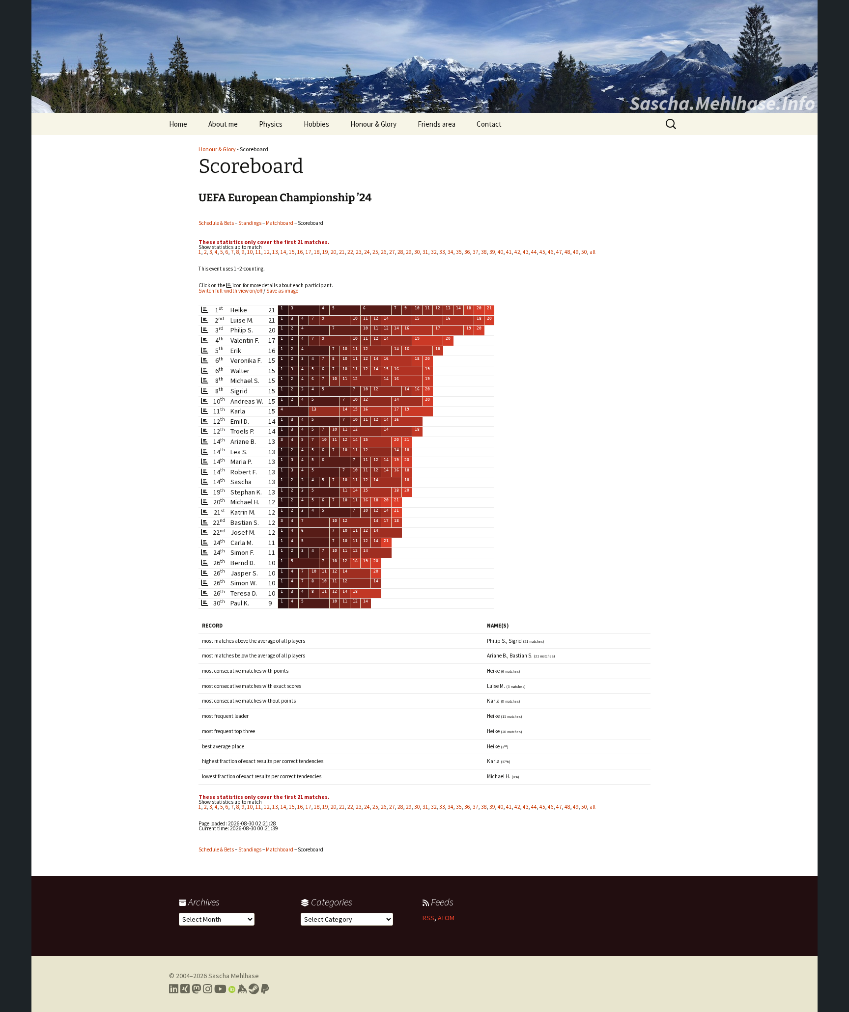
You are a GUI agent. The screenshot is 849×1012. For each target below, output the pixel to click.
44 (534, 251)
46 (551, 251)
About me (223, 124)
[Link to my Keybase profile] (242, 989)
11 (258, 251)
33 (442, 251)
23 (359, 251)
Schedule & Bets (216, 222)
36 (467, 251)
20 (334, 251)
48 (567, 251)
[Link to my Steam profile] (254, 989)
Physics (271, 124)
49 (576, 251)
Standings (249, 222)
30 (417, 251)
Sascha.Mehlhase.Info (722, 103)
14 (283, 251)
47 (559, 251)
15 (292, 251)
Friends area (436, 124)
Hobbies (316, 124)
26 (384, 251)
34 (450, 251)
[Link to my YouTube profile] (220, 989)
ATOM (446, 917)
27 (392, 251)
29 (409, 251)
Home (178, 124)
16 (300, 251)
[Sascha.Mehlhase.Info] (424, 56)
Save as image (282, 290)
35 (459, 251)
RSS (428, 917)
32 (434, 251)
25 (375, 251)
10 (250, 251)
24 (367, 251)
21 (342, 251)
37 (476, 251)
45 (542, 251)
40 (501, 251)
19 (325, 251)
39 (492, 251)
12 (267, 251)
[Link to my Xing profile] (185, 989)
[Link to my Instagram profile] (207, 989)
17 (308, 251)
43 (526, 251)
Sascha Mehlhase (233, 975)
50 (584, 251)
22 (350, 251)
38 (484, 251)
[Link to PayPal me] (265, 989)
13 (275, 251)
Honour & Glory (373, 124)
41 (509, 251)
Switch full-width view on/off (230, 290)
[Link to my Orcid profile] (231, 989)
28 (400, 251)
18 (317, 251)
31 (425, 251)
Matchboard (279, 222)
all (592, 251)
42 (517, 251)
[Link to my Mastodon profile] (196, 989)
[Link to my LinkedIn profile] (173, 989)
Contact (489, 124)
